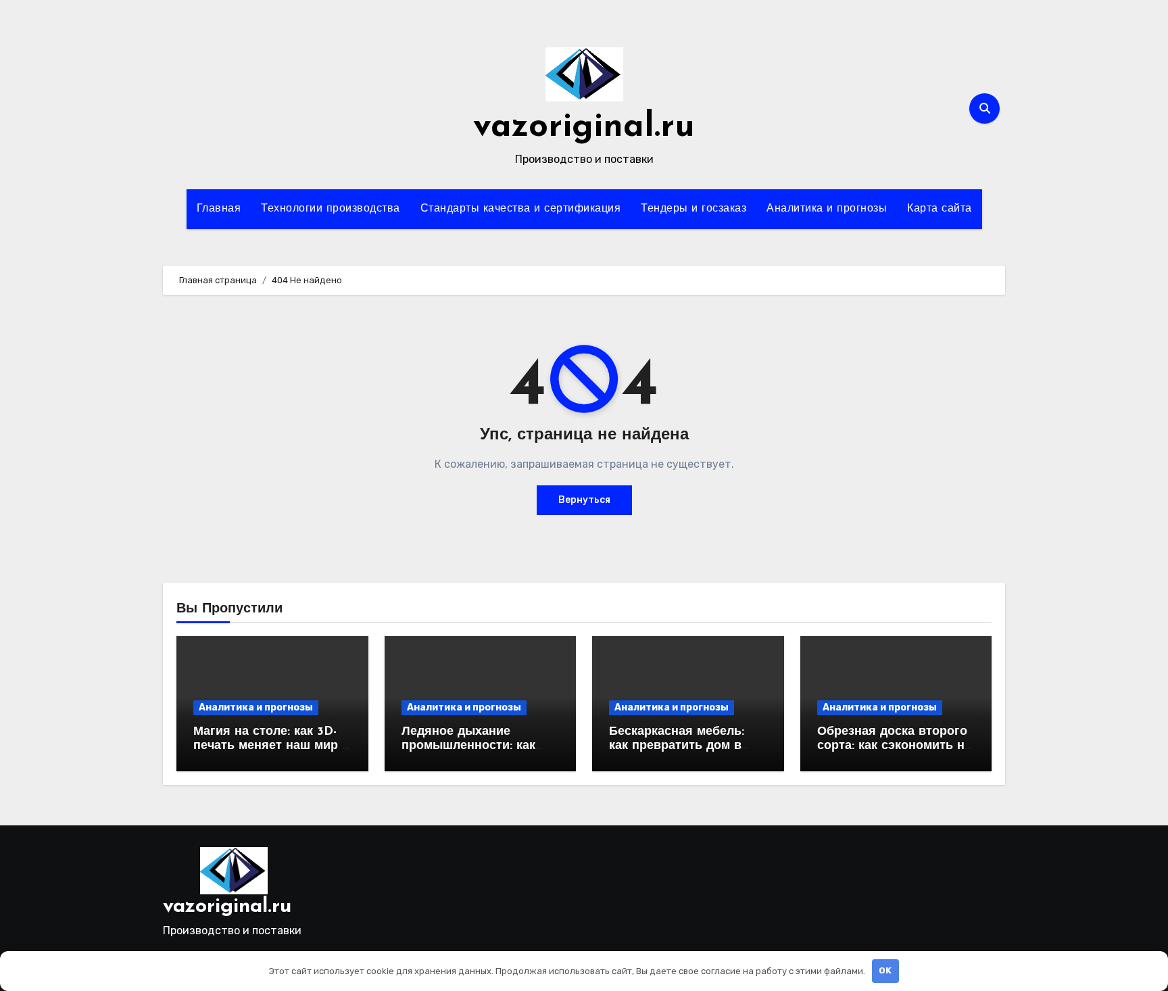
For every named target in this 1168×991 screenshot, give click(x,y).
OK (885, 970)
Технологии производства (330, 208)
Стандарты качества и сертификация (520, 208)
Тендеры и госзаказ (693, 208)
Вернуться (584, 500)
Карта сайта (939, 208)
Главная (219, 208)
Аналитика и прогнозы (826, 208)
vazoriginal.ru (584, 127)
